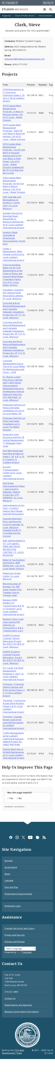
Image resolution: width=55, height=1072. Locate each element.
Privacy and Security (14, 935)
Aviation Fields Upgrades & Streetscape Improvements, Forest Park (14, 238)
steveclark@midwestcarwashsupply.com (24, 59)
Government (10, 867)
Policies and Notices (14, 941)
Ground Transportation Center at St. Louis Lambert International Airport (13, 473)
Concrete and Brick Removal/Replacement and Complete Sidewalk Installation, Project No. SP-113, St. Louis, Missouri (14, 348)
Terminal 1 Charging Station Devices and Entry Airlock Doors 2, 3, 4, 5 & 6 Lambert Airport (14, 690)
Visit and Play (11, 887)
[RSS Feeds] (44, 837)
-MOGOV (15, 9)
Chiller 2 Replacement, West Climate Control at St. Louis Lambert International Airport (13, 254)
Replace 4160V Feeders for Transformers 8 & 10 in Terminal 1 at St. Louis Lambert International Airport (13, 607)
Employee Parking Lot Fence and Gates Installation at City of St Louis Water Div (14, 409)
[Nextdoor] (38, 837)
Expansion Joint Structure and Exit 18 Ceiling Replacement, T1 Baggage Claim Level (13, 440)
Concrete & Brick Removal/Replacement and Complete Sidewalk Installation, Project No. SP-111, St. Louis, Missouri (14, 310)
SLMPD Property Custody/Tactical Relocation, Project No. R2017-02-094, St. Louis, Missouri (13, 657)
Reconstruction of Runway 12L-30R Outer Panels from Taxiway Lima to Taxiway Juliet (12, 589)
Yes (11, 798)
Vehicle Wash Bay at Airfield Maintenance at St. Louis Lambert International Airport (13, 753)
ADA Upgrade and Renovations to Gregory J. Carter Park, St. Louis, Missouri (12, 203)
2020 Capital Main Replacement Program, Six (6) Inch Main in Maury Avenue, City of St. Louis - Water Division (14, 185)
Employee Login (12, 906)
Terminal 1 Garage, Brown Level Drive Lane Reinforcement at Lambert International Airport (13, 722)
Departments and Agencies (18, 1005)
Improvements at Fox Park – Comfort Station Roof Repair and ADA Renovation (13, 509)
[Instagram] (17, 837)
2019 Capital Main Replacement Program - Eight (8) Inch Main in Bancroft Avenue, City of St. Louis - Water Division (14, 132)
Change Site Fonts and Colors (19, 928)
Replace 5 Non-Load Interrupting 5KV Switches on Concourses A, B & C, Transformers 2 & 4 (13, 625)
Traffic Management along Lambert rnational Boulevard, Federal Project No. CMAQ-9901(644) (13, 739)
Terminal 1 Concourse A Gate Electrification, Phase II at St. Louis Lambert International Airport (14, 706)
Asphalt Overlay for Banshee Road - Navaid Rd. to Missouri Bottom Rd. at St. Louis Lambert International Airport (13, 220)
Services (8, 860)
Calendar (9, 880)
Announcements (45, 15)
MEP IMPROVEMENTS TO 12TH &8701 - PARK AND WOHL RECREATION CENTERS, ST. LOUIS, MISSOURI (14, 548)
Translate (26, 952)
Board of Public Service (24, 15)
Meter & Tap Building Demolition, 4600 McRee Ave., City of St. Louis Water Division (14, 564)
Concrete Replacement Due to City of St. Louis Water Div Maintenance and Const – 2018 (14, 366)
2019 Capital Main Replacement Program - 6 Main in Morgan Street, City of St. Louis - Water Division (13, 113)
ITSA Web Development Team (13, 1052)
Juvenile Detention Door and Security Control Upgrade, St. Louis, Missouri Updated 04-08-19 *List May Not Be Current (13, 527)
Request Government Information (21, 1011)
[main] (27, 417)
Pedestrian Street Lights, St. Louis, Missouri (12, 576)
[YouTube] (30, 837)
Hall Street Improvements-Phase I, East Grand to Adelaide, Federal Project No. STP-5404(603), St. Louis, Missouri (14, 492)
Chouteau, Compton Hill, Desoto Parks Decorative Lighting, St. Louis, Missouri (13, 294)
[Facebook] (10, 837)
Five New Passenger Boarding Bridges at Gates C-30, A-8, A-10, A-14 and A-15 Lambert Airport (14, 456)
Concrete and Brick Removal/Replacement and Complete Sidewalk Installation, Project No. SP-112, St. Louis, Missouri (14, 329)
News (7, 874)
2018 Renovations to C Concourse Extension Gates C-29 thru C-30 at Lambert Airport (13, 95)
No (20, 798)
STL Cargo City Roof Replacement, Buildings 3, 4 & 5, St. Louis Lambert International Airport (13, 674)
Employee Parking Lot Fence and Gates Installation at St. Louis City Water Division (14, 424)
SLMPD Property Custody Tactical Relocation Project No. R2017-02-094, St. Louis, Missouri (13, 641)
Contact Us (10, 998)
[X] (23, 837)
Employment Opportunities (18, 893)
